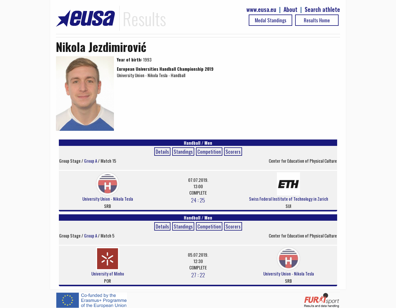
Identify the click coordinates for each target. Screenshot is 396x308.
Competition (209, 151)
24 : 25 (198, 200)
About (290, 9)
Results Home (317, 20)
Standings (183, 151)
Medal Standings (270, 20)
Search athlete (322, 9)
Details (162, 151)
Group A (91, 160)
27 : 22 (198, 275)
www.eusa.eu (261, 9)
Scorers (233, 151)
